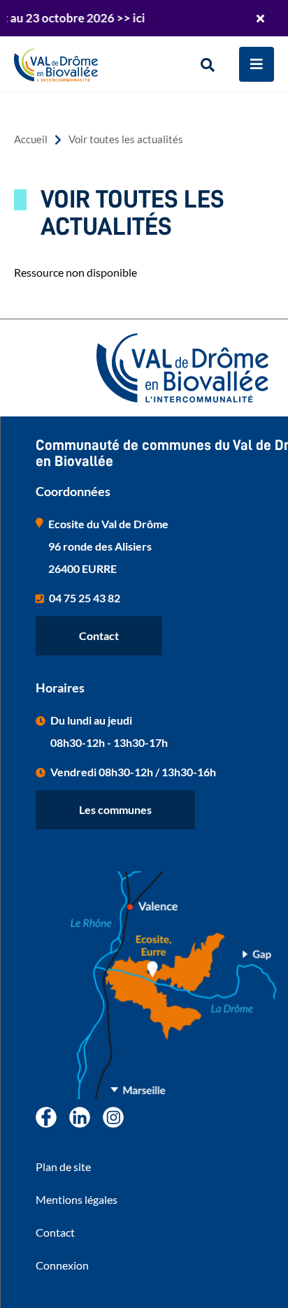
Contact (99, 635)
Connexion (62, 1265)
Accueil (31, 139)
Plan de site (63, 1166)
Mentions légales (76, 1199)
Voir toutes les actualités (126, 139)
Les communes (115, 809)
